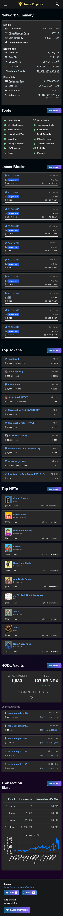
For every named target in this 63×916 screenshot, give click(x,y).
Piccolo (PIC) (15, 384)
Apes (16, 627)
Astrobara (18, 611)
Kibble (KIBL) (16, 371)
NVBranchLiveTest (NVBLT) (22, 423)
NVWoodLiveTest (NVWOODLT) (24, 410)
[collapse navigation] (5, 4)
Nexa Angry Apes (22, 644)
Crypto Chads (20, 498)
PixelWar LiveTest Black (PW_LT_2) (26, 474)
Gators (16, 546)
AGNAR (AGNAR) (18, 435)
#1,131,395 (13, 276)
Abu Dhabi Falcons (23, 579)
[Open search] (57, 4)
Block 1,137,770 (50, 756)
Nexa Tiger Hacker (22, 563)
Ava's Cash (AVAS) (18, 397)
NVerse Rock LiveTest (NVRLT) (24, 448)
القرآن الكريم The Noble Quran (28, 595)
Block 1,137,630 (50, 743)
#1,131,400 (13, 192)
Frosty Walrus (20, 514)
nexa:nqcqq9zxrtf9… (18, 713)
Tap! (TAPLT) (15, 359)
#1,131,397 (13, 243)
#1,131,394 (13, 293)
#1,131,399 (13, 209)
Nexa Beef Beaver (22, 530)
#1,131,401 (13, 175)
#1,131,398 (13, 226)
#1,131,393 (13, 310)
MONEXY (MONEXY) (18, 461)
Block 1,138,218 (50, 768)
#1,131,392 (13, 327)
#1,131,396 (13, 259)
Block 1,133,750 (50, 717)
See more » (54, 110)
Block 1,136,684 (50, 730)
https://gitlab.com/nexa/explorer (19, 887)
